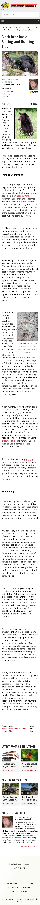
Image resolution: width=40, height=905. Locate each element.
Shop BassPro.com (5, 10)
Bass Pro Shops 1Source (11, 803)
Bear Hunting (7, 728)
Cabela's (27, 864)
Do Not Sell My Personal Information (19, 883)
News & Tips (18, 27)
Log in (35, 21)
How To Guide (20, 728)
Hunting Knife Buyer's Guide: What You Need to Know (10, 767)
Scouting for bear (24, 343)
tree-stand (28, 459)
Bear (35, 27)
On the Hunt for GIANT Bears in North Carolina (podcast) (10, 801)
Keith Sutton (15, 80)
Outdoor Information (31, 770)
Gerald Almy (26, 803)
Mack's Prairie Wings (19, 868)
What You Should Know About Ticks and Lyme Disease (29, 767)
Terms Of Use (13, 887)
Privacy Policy (27, 887)
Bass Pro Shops (15, 864)
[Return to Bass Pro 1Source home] (25, 7)
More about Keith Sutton (28, 846)
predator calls (8, 440)
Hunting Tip (7, 731)
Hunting (28, 27)
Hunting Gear (9, 770)
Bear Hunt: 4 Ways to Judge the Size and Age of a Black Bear (29, 801)
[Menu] (2, 22)
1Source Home (7, 27)
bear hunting (23, 195)
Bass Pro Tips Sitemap (20, 891)
